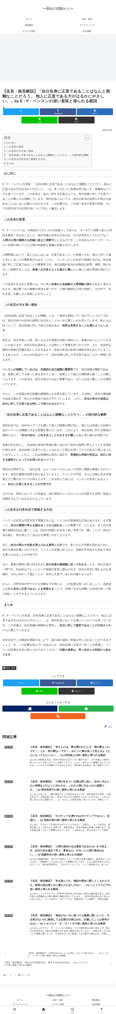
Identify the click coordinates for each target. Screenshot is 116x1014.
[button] (76, 120)
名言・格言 (10, 668)
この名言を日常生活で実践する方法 (25, 159)
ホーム (20, 1000)
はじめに (11, 142)
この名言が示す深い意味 (19, 151)
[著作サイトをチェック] (29, 709)
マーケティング (20, 1004)
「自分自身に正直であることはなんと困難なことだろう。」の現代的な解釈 (47, 155)
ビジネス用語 (58, 1004)
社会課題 (96, 1004)
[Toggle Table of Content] (85, 137)
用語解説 (96, 1000)
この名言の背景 (14, 146)
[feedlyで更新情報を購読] (86, 709)
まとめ (10, 163)
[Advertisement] (58, 59)
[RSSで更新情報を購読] (58, 716)
